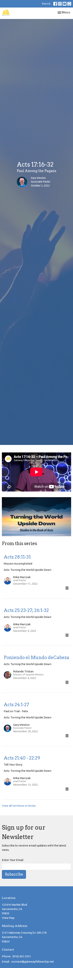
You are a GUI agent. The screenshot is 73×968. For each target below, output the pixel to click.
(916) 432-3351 (22, 956)
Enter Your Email (12, 860)
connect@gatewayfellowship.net (32, 961)
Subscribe (14, 874)
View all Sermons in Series (19, 805)
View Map (8, 917)
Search (46, 3)
